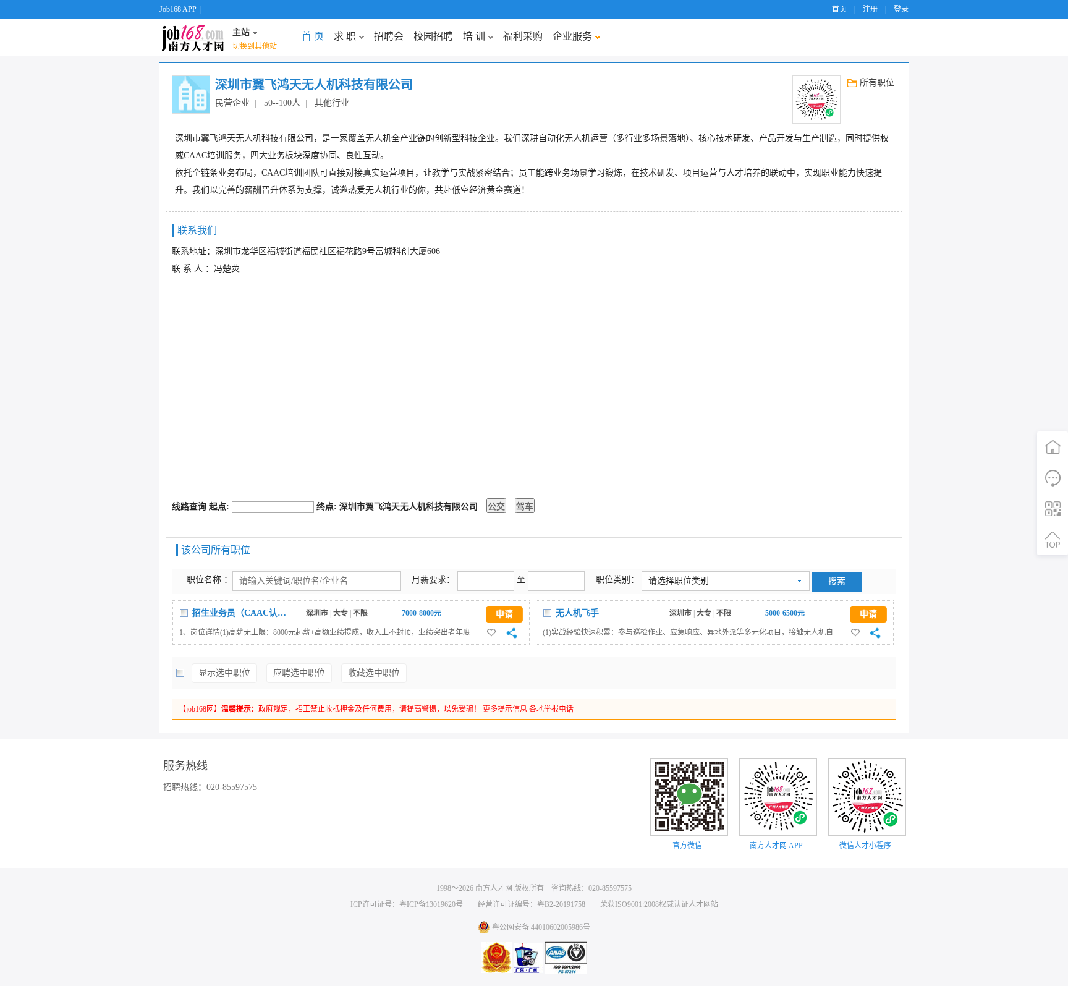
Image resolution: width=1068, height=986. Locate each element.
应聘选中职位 (299, 673)
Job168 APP (178, 9)
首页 (839, 9)
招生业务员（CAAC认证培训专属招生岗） (241, 613)
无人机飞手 (577, 613)
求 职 (345, 36)
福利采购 (523, 36)
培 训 (474, 36)
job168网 (192, 37)
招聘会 (389, 36)
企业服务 (572, 36)
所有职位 (877, 82)
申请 (504, 614)
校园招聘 (433, 36)
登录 (901, 9)
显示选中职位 (224, 673)
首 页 (313, 36)
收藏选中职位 (374, 673)
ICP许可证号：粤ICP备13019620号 (406, 904)
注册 (870, 9)
